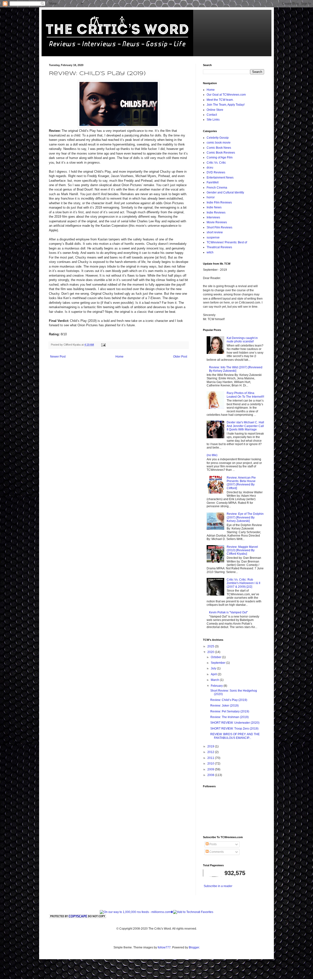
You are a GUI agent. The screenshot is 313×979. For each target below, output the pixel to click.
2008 (211, 775)
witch (210, 252)
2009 (211, 769)
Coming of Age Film (220, 157)
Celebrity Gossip (218, 137)
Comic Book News (219, 147)
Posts (213, 844)
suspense (213, 237)
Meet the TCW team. (220, 99)
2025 (211, 646)
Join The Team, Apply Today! (226, 104)
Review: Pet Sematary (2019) (229, 711)
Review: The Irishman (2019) (229, 717)
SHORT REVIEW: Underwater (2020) (234, 722)
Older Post (180, 356)
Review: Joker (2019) (224, 705)
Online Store (215, 110)
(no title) (212, 455)
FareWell (213, 182)
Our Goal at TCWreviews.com (226, 94)
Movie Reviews (217, 222)
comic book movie (219, 142)
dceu (210, 167)
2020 (211, 652)
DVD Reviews (216, 172)
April (214, 674)
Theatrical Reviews (219, 247)
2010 (211, 763)
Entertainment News (220, 177)
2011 (211, 758)
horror (211, 197)
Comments (216, 852)
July (214, 668)
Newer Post (58, 356)
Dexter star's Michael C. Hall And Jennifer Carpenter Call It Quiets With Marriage (245, 426)
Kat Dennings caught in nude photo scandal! (242, 339)
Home (119, 356)
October (216, 657)
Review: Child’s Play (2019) (228, 700)
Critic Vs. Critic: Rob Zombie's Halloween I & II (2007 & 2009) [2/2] (243, 583)
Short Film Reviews (219, 227)
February (217, 685)
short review (215, 232)
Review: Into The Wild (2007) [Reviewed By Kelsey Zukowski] (235, 369)
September (218, 662)
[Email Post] (103, 344)
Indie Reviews (216, 212)
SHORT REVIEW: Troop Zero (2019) (234, 728)
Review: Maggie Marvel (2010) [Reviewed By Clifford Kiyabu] (242, 550)
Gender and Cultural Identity (225, 192)
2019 (211, 746)
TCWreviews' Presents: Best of (227, 242)
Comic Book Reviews (221, 152)
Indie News (214, 207)
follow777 (164, 947)
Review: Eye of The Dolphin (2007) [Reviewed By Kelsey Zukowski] (245, 517)
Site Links (213, 119)
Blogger (194, 947)
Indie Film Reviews (219, 202)
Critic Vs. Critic (216, 162)
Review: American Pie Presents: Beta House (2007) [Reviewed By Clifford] (241, 483)
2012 (211, 752)
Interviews (213, 217)
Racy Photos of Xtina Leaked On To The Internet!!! (245, 394)
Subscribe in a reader (218, 886)
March (215, 680)
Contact (212, 114)
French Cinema (217, 187)
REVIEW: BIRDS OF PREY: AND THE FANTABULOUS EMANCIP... (235, 735)
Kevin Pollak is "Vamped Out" (228, 612)
